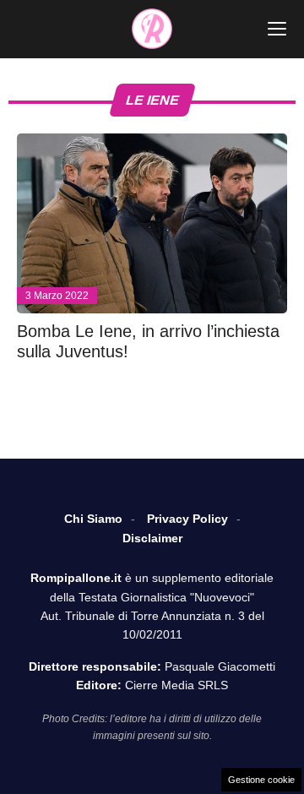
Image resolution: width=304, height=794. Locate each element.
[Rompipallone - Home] (152, 28)
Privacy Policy (187, 518)
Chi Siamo (93, 518)
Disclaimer (152, 538)
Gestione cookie (261, 780)
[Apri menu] (277, 29)
